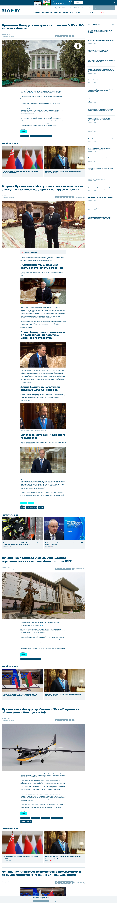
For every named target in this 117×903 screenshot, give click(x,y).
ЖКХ (22, 658)
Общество (45, 16)
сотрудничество (35, 818)
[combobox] (84, 8)
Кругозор (90, 16)
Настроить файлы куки (58, 901)
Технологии (84, 16)
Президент (38, 16)
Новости (36, 12)
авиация (41, 507)
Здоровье (74, 16)
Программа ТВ (68, 12)
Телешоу (57, 12)
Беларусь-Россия (25, 818)
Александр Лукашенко (41, 135)
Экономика (32, 16)
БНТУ (50, 135)
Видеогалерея (47, 12)
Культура (60, 16)
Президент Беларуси (32, 507)
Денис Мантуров (45, 818)
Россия (23, 507)
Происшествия (67, 16)
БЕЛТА (33, 92)
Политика (26, 16)
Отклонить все (76, 901)
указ (26, 658)
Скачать (78, 2)
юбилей (32, 135)
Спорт (78, 16)
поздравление (24, 135)
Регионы (55, 16)
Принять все (41, 901)
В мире (50, 16)
